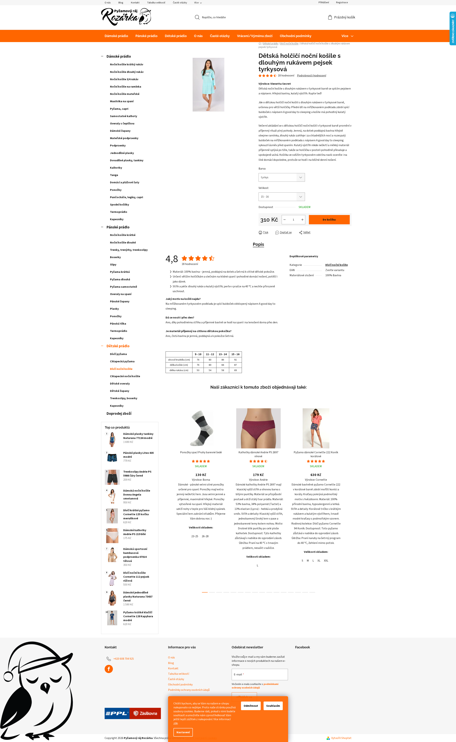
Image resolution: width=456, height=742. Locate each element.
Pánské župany (119, 301)
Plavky (114, 309)
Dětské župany (119, 391)
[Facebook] (109, 669)
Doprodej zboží (118, 413)
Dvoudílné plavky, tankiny (126, 160)
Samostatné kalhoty (123, 116)
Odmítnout (251, 706)
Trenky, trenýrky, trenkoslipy (129, 250)
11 (284, 592)
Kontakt (135, 2)
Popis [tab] (258, 244)
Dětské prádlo (118, 346)
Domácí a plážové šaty (124, 182)
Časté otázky (180, 2)
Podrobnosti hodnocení (311, 76)
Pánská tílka (118, 324)
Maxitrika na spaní (121, 101)
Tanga (114, 175)
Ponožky (115, 190)
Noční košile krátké (122, 235)
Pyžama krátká (120, 272)
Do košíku (329, 220)
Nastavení (183, 732)
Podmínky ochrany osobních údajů (189, 690)
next (349, 499)
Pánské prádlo (118, 227)
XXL (326, 561)
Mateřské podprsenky (124, 138)
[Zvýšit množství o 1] (302, 219)
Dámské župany (120, 131)
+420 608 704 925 (123, 659)
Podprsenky (118, 146)
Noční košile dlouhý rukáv (127, 72)
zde (175, 723)
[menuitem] (116, 36)
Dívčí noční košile (121, 369)
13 (298, 592)
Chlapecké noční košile (125, 376)
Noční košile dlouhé (123, 243)
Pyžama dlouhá (120, 279)
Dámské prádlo (118, 56)
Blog (120, 2)
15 (312, 592)
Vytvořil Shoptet (341, 738)
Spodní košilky (119, 205)
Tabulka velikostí (156, 2)
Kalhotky (116, 168)
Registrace (342, 2)
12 (291, 592)
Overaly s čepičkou (122, 123)
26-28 (205, 536)
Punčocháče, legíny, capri (126, 197)
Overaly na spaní (120, 294)
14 (305, 592)
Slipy (113, 265)
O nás (108, 2)
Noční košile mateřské (124, 94)
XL (318, 561)
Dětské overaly (120, 384)
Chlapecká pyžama (122, 361)
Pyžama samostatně (123, 287)
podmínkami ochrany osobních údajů (255, 686)
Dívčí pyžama (118, 354)
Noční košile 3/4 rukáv (124, 79)
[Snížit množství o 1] (284, 219)
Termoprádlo (118, 212)
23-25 (194, 536)
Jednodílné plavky (122, 153)
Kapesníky (116, 219)
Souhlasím (273, 706)
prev (168, 499)
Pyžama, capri (119, 109)
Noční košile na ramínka (125, 87)
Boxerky (115, 257)
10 (276, 592)
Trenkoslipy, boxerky (123, 398)
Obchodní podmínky (180, 685)
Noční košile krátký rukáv (126, 64)
